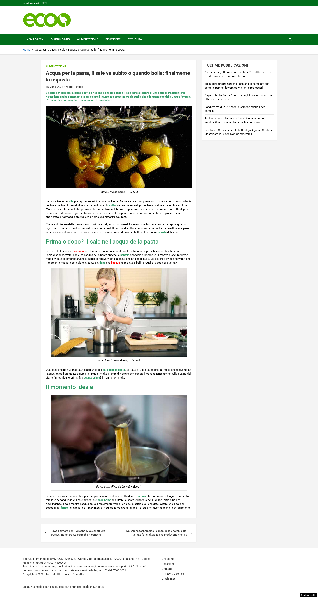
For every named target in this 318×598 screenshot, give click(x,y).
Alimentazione (87, 39)
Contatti (167, 568)
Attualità (135, 39)
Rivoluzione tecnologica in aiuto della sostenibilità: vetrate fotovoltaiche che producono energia (155, 532)
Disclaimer (168, 578)
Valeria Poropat (74, 86)
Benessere (112, 39)
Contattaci (79, 574)
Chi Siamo (168, 558)
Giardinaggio (60, 39)
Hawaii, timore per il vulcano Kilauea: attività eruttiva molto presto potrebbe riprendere (77, 532)
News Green (34, 39)
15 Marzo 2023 (54, 86)
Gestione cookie (308, 595)
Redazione (168, 563)
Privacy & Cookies (173, 573)
